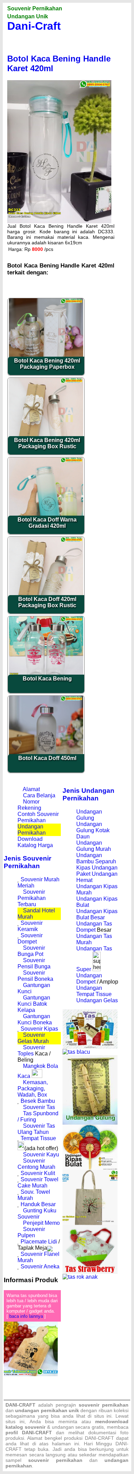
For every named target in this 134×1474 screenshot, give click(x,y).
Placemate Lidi (39, 1242)
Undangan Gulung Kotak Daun (93, 830)
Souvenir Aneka (40, 1266)
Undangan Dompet (89, 979)
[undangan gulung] (90, 1123)
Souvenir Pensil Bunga (34, 963)
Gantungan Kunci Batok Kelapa (34, 1004)
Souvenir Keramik (30, 926)
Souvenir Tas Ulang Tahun (36, 1129)
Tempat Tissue (38, 1138)
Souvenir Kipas (39, 1029)
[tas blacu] (76, 1052)
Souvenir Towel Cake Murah (38, 1182)
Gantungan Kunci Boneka (35, 1019)
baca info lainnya (26, 1316)
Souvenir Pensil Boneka (35, 976)
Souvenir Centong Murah (36, 1164)
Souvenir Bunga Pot (31, 951)
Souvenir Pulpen (31, 1232)
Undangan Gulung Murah (93, 846)
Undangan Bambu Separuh (96, 858)
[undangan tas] (90, 1047)
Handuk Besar (38, 1204)
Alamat (31, 789)
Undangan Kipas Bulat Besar (97, 914)
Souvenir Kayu (41, 1154)
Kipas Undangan (97, 868)
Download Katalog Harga (35, 842)
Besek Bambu (38, 1101)
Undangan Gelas (97, 1000)
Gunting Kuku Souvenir (37, 1214)
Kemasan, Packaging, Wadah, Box (33, 1088)
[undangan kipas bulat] (90, 1168)
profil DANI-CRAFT (28, 1432)
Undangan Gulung (89, 815)
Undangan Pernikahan (32, 830)
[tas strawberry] (90, 1272)
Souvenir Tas (39, 1107)
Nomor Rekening (29, 805)
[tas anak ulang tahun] (80, 1277)
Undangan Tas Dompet (94, 927)
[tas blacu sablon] (90, 1223)
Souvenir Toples (31, 1050)
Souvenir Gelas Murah (33, 1038)
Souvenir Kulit (38, 1173)
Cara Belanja (39, 795)
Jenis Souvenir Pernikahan (27, 862)
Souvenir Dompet (30, 938)
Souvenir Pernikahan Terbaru (32, 898)
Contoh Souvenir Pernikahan (38, 817)
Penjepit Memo (41, 1223)
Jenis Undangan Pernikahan (88, 794)
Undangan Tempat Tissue (94, 991)
